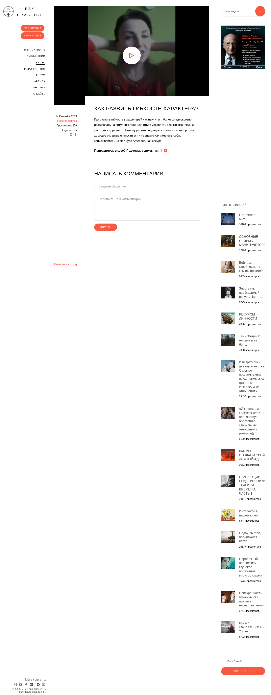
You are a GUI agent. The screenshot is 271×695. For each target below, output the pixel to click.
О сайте (39, 94)
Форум (40, 75)
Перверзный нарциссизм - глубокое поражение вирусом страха (250, 567)
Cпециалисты (34, 50)
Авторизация (32, 35)
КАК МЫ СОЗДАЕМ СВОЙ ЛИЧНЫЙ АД (252, 455)
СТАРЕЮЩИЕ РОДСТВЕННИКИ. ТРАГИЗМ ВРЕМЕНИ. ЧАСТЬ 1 (252, 485)
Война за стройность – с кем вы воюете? (251, 267)
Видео (40, 62)
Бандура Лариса (67, 120)
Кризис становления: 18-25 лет (251, 627)
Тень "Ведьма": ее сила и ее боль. (250, 340)
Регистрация (32, 28)
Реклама (39, 87)
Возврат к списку (66, 264)
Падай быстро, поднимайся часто (250, 537)
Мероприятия (34, 69)
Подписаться (243, 671)
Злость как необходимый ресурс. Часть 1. (251, 292)
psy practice (30, 12)
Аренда (39, 81)
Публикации (36, 56)
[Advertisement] (243, 134)
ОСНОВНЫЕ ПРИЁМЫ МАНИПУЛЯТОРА (252, 241)
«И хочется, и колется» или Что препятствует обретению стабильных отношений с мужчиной (251, 421)
